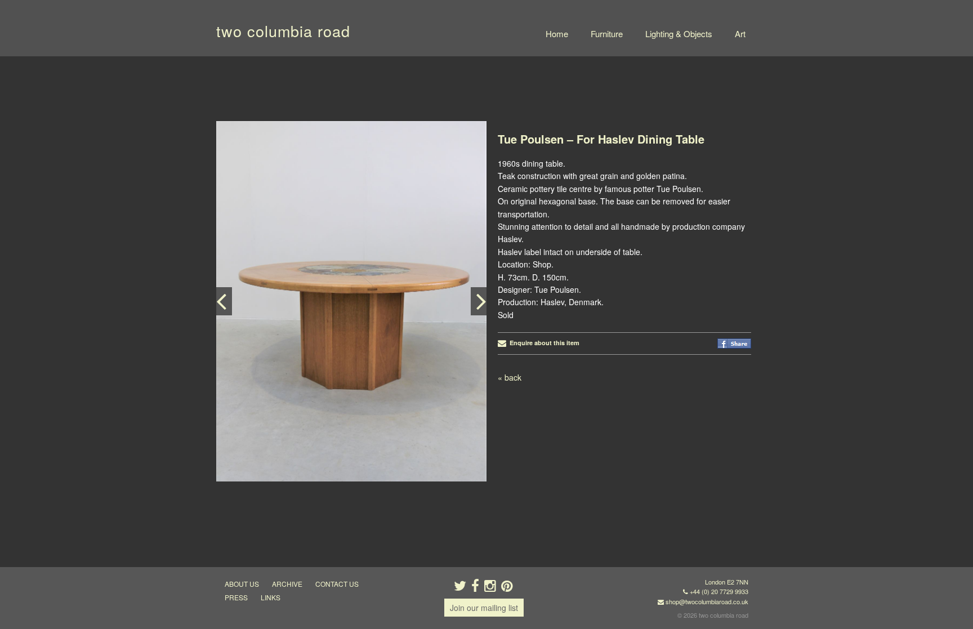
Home (557, 33)
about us (242, 583)
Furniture (607, 33)
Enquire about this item (542, 342)
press (236, 597)
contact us (337, 583)
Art (740, 33)
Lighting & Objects (678, 33)
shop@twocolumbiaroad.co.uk (707, 601)
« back (509, 377)
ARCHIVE (287, 583)
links (270, 597)
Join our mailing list (484, 607)
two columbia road (283, 31)
